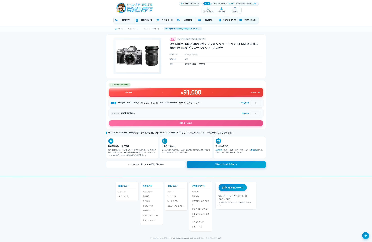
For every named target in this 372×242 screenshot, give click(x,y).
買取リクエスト (186, 123)
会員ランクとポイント (176, 206)
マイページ (171, 196)
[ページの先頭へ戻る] (365, 235)
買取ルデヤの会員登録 (224, 164)
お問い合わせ (250, 20)
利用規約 (195, 196)
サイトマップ (197, 227)
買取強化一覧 (146, 20)
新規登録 (221, 11)
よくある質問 (208, 11)
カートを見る (172, 201)
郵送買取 (209, 20)
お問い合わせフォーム (233, 187)
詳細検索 (121, 191)
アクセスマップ (149, 220)
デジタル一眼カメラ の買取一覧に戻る (147, 164)
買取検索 (126, 20)
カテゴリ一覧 (167, 20)
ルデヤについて (229, 20)
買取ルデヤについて (150, 215)
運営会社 (195, 191)
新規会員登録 (148, 191)
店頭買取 (188, 20)
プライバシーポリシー (200, 209)
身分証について (149, 211)
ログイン (232, 3)
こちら (254, 3)
